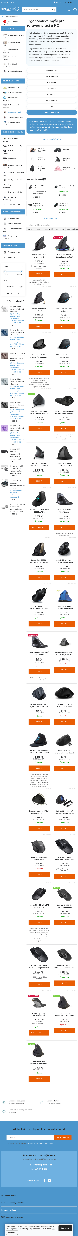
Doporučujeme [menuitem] (34, 229)
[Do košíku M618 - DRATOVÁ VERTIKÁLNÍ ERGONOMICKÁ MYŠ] (64, 527)
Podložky (52, 88)
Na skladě (14, 287)
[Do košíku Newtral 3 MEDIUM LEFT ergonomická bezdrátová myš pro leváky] (39, 922)
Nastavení (12, 1233)
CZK (57, 2)
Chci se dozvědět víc (51, 139)
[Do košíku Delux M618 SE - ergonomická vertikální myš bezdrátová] (64, 768)
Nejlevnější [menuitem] (48, 229)
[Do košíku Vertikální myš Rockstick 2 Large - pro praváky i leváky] (64, 1030)
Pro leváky (51, 82)
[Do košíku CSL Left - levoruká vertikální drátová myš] (39, 428)
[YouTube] (49, 1180)
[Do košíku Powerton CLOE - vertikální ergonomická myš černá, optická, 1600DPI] (39, 372)
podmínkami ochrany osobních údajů (40, 1143)
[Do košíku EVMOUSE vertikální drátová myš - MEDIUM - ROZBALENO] (64, 828)
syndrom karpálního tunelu (49, 127)
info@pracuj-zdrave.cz (41, 1164)
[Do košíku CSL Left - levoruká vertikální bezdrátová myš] (39, 481)
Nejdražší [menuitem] (60, 229)
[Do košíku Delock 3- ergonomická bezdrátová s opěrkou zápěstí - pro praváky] (64, 428)
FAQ (52, 106)
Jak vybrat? (51, 94)
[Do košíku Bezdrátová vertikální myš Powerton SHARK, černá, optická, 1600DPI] (39, 722)
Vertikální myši (52, 76)
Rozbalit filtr (12, 293)
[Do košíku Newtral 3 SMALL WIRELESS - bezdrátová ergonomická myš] (64, 983)
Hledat (53, 9)
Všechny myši (51, 70)
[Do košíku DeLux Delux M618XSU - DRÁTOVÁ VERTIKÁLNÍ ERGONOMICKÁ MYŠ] (39, 768)
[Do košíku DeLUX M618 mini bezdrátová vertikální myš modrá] (64, 624)
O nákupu (4, 2)
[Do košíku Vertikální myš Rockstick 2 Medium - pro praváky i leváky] (39, 1079)
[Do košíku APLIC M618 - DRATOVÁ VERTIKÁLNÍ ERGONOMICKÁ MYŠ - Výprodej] (39, 671)
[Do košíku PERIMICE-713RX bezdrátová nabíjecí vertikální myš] (64, 274)
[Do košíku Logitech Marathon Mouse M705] (39, 874)
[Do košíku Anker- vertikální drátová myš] (39, 274)
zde (53, 1229)
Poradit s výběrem (51, 112)
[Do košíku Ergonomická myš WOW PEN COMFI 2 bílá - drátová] (39, 828)
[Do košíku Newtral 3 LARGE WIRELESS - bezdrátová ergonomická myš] (64, 876)
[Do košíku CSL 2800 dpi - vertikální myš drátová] (39, 623)
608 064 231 (68, 9)
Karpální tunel (52, 100)
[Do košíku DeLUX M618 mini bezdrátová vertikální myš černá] (64, 481)
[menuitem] (13, 22)
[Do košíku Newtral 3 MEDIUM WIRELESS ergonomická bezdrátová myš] (39, 984)
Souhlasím (65, 1228)
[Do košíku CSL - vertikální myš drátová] (64, 326)
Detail (39, 527)
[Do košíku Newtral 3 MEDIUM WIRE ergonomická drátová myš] (64, 922)
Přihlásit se (63, 1138)
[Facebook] (44, 1180)
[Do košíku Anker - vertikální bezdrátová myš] (39, 326)
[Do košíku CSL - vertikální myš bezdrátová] (64, 372)
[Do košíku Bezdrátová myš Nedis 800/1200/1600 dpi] (64, 670)
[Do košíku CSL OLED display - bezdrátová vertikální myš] (64, 577)
